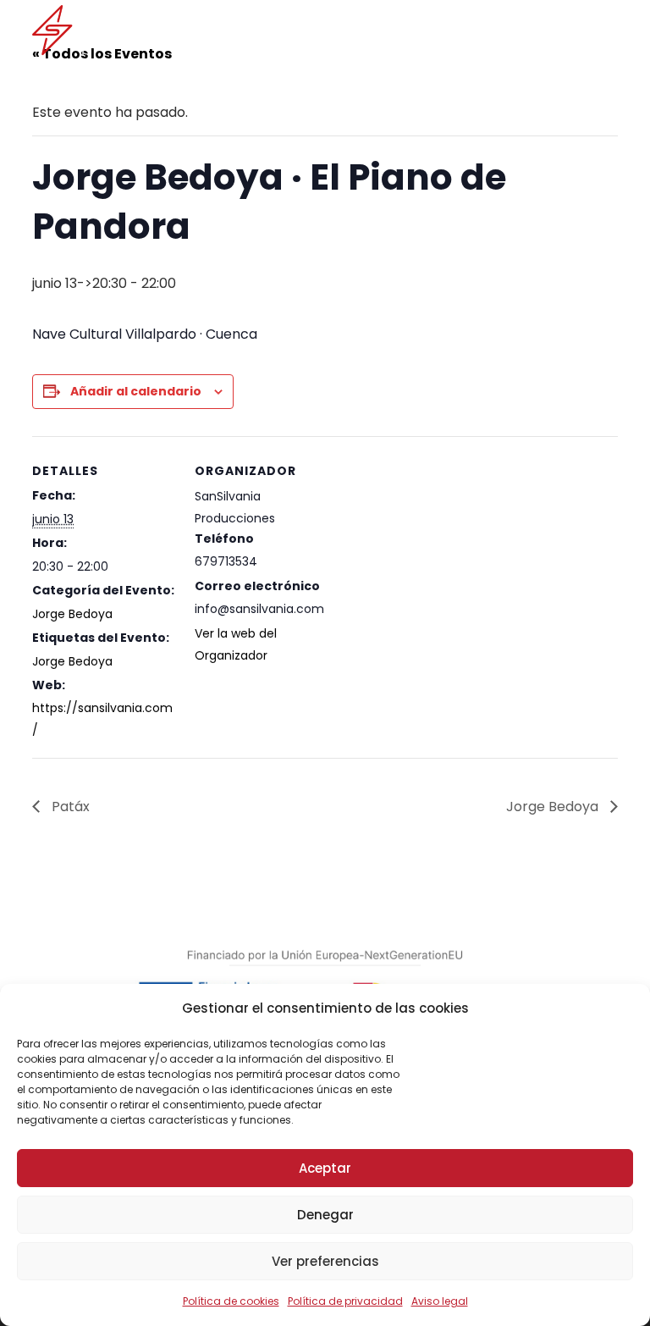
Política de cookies (231, 1301)
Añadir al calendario (135, 391)
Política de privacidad (345, 1301)
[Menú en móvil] (606, 29)
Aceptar (325, 1168)
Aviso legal (439, 1301)
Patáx (69, 806)
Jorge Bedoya (72, 613)
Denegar (325, 1215)
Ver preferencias (325, 1261)
